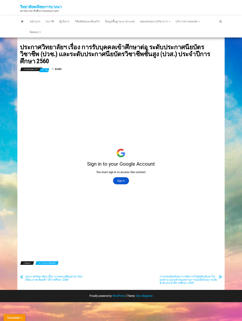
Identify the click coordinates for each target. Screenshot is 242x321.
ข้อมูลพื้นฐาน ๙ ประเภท (120, 21)
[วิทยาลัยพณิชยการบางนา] (22, 21)
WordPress (118, 296)
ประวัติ (50, 21)
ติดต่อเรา (35, 32)
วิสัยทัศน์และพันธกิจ (87, 21)
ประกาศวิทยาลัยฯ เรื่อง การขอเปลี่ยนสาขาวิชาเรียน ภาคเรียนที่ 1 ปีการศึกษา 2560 (54, 278)
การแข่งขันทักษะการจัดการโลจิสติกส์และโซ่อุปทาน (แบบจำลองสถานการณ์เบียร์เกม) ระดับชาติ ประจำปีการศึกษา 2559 (188, 280)
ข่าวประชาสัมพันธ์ (47, 263)
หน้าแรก (35, 21)
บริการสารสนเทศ (187, 21)
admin (58, 69)
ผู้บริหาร (64, 21)
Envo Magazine (144, 296)
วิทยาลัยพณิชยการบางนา (40, 7)
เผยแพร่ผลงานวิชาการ (154, 21)
